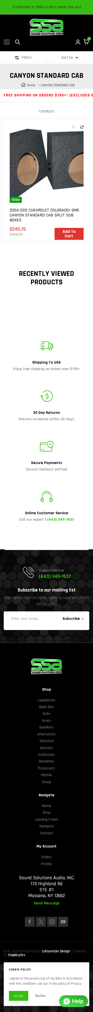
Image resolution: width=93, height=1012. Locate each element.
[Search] (18, 42)
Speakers (46, 727)
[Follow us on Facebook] (30, 922)
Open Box (46, 707)
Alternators (46, 734)
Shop (47, 812)
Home (31, 85)
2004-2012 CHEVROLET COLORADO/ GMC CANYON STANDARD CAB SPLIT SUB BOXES (44, 215)
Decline (40, 996)
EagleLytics (16, 955)
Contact (46, 833)
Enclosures (46, 754)
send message (47, 903)
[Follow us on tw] (41, 922)
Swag (46, 782)
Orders (46, 857)
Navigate (46, 826)
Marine (46, 775)
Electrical (47, 741)
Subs (46, 713)
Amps (46, 720)
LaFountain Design (56, 951)
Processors (46, 768)
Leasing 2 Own (46, 819)
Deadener (46, 761)
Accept (18, 996)
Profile (46, 864)
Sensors (46, 748)
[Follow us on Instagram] (52, 922)
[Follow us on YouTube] (63, 922)
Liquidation (46, 700)
